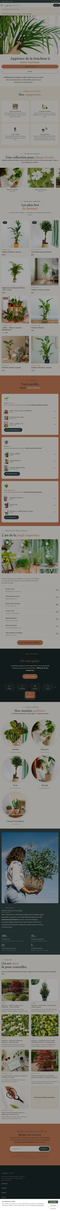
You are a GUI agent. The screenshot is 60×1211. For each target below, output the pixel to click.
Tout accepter (53, 1202)
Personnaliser (53, 1208)
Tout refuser (53, 1205)
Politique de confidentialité (37, 1205)
